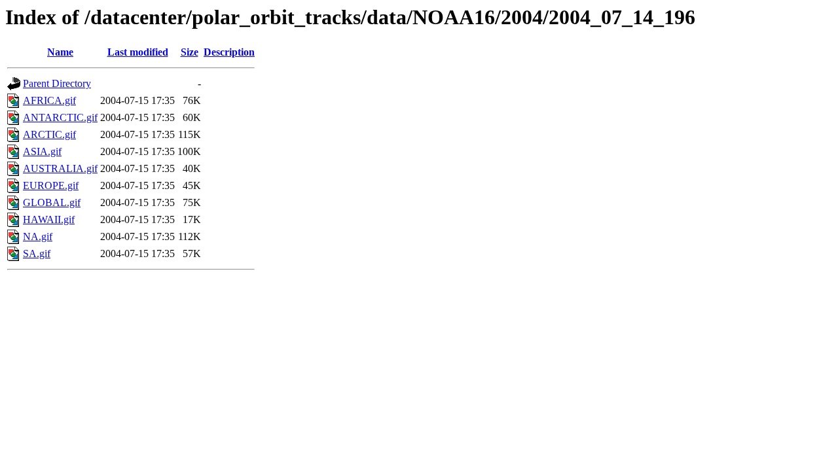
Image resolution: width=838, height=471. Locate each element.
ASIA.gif (42, 151)
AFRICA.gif (49, 100)
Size (189, 52)
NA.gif (37, 236)
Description (229, 52)
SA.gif (36, 253)
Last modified (137, 52)
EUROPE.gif (51, 185)
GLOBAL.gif (52, 202)
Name (60, 52)
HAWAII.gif (49, 219)
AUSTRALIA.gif (60, 168)
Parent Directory (57, 83)
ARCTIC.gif (49, 134)
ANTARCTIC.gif (60, 117)
